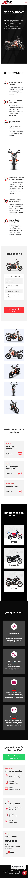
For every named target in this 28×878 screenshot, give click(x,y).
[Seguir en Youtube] (9, 841)
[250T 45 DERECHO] (14, 406)
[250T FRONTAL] (14, 389)
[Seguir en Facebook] (16, 841)
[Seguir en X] (13, 841)
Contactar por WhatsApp (14, 757)
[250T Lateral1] (14, 336)
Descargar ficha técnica (14, 310)
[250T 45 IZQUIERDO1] (14, 371)
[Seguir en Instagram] (6, 841)
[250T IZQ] (14, 353)
